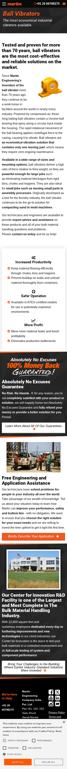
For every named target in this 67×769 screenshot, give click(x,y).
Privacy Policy (57, 712)
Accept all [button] (18, 762)
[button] (33, 754)
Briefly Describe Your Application (31, 536)
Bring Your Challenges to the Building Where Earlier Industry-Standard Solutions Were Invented (33, 667)
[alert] (33, 744)
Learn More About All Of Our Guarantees (33, 426)
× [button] (63, 722)
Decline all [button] (48, 762)
